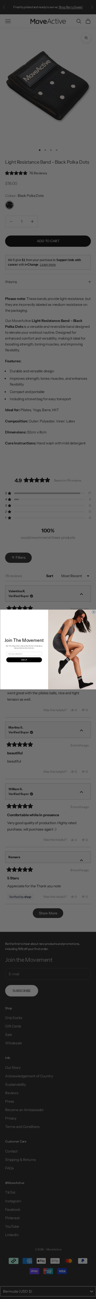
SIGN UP (24, 660)
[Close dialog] (93, 612)
